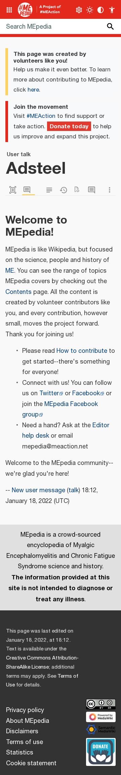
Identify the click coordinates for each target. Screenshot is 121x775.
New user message (38, 490)
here (33, 90)
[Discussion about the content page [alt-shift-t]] (28, 190)
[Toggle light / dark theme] (90, 10)
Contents (18, 292)
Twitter (49, 393)
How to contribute (81, 351)
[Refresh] (79, 190)
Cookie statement (31, 763)
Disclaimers (22, 731)
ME (9, 271)
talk (74, 490)
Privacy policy (25, 710)
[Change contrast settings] (101, 10)
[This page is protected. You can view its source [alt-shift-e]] (50, 190)
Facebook (86, 393)
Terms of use (24, 742)
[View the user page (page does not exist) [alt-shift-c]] (14, 190)
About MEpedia (27, 721)
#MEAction (41, 116)
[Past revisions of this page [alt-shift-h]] (65, 190)
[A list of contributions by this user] (93, 190)
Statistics (19, 752)
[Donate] (101, 751)
